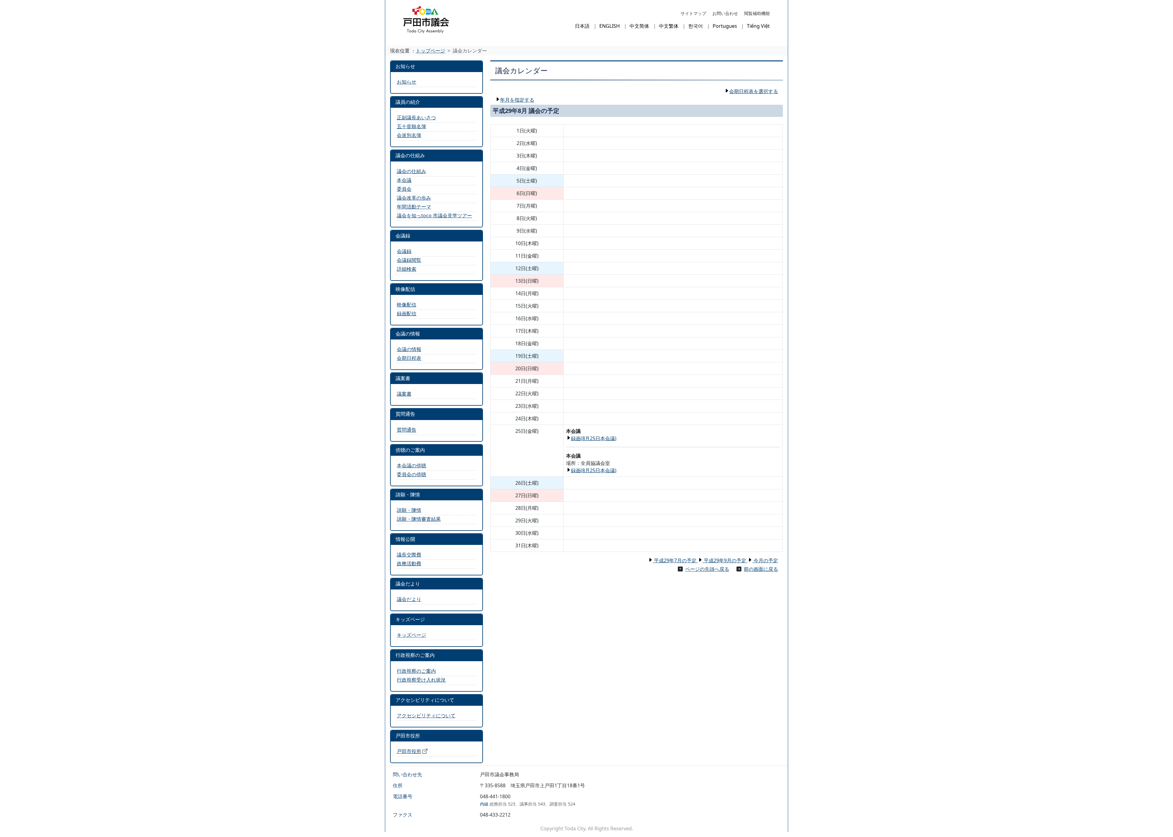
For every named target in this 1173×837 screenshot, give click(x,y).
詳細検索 (406, 269)
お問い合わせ (725, 13)
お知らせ (406, 81)
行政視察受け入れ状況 (421, 679)
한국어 (695, 26)
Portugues (725, 26)
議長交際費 (409, 554)
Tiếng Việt (758, 26)
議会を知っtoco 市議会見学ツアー (434, 215)
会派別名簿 (409, 135)
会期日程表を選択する (753, 91)
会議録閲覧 (409, 260)
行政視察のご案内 (416, 671)
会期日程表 (409, 358)
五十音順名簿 (411, 126)
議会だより (409, 599)
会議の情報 (409, 349)
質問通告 (406, 429)
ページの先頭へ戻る (707, 569)
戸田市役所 (409, 751)
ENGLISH (609, 26)
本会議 (404, 180)
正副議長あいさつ (416, 117)
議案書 (404, 393)
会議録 (404, 251)
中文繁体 (668, 26)
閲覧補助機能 (757, 13)
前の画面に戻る (761, 569)
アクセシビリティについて (426, 715)
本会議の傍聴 (411, 465)
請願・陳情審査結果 (419, 519)
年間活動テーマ (414, 206)
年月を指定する (517, 99)
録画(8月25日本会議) (593, 438)
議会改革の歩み (414, 197)
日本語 (582, 26)
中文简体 (639, 26)
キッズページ (411, 635)
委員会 (404, 189)
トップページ (430, 50)
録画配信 (406, 313)
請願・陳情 (409, 510)
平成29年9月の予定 (725, 560)
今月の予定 (765, 560)
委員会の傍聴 (411, 474)
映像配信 (406, 304)
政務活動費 (409, 563)
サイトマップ (693, 13)
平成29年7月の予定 (675, 560)
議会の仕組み (411, 171)
